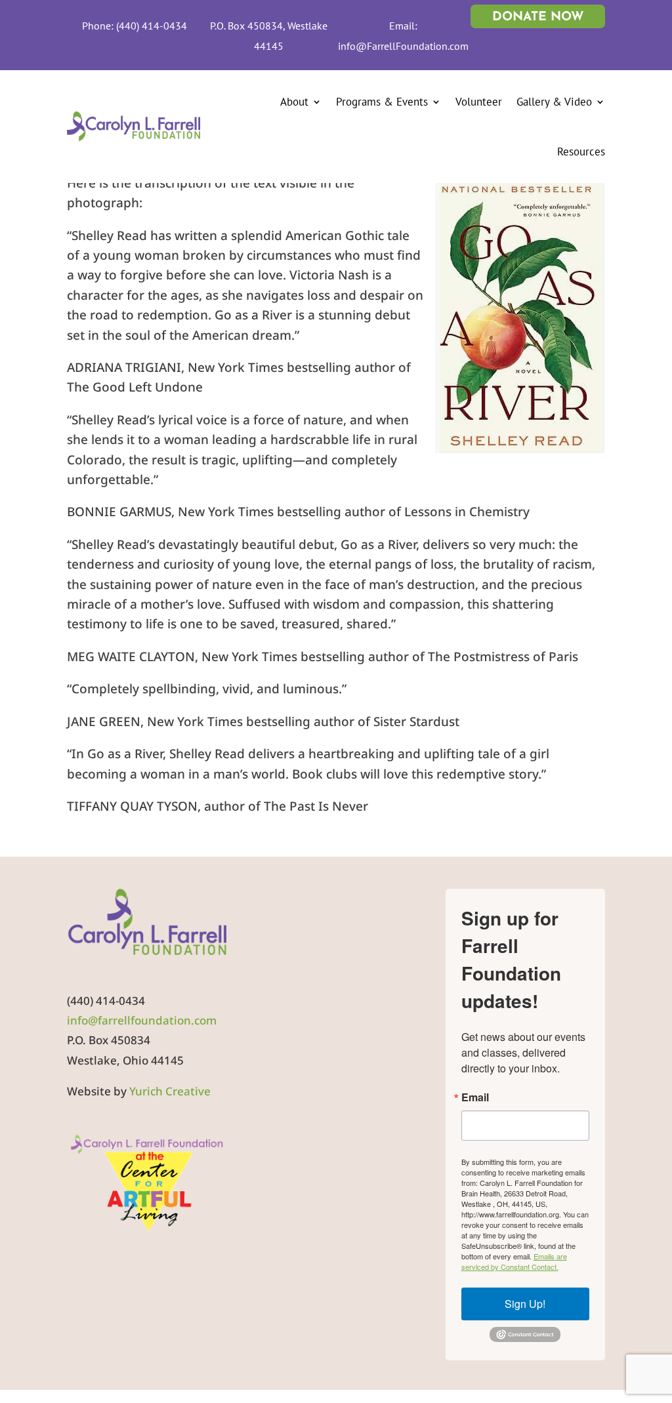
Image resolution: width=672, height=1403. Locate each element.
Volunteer (478, 101)
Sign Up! (525, 1303)
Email (475, 1097)
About (294, 101)
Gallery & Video (554, 101)
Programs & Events (382, 101)
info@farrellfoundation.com (142, 1020)
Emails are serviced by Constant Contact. (514, 1261)
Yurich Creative (170, 1091)
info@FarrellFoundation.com (403, 45)
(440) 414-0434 (151, 25)
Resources (581, 151)
